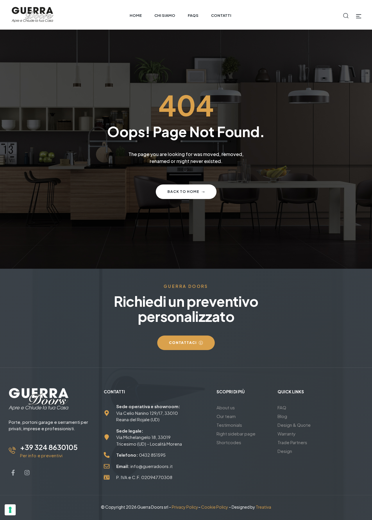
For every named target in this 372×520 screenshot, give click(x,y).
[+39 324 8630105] (12, 450)
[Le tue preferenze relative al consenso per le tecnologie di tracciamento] (10, 509)
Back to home (183, 191)
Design (285, 451)
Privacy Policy (185, 507)
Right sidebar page (236, 433)
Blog (282, 416)
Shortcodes (229, 442)
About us (226, 407)
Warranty (287, 433)
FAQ (282, 407)
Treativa (263, 507)
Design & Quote (294, 425)
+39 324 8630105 (49, 447)
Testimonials (229, 425)
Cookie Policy (214, 507)
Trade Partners (292, 442)
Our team (226, 416)
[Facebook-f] (13, 472)
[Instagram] (27, 472)
